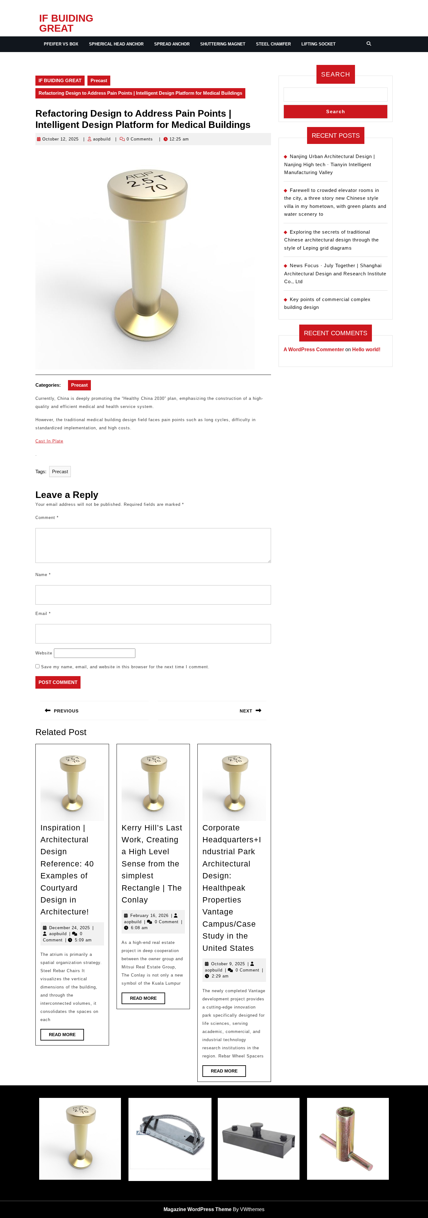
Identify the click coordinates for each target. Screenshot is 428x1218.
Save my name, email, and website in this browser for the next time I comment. (125, 667)
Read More (66, 1036)
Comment (47, 517)
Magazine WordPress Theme (198, 1209)
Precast (99, 80)
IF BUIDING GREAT (66, 23)
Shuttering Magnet (222, 44)
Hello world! (366, 349)
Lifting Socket (318, 44)
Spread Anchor (172, 44)
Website (43, 653)
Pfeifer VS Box (61, 44)
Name (43, 574)
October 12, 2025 (60, 139)
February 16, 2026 (149, 915)
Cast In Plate (49, 441)
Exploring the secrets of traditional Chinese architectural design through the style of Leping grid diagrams (331, 240)
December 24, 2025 (69, 927)
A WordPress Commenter (314, 349)
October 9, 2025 (228, 963)
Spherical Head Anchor (116, 44)
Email (43, 613)
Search (335, 74)
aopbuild (102, 139)
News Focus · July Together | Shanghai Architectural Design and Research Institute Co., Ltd (335, 273)
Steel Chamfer (273, 44)
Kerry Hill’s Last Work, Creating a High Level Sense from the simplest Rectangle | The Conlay (152, 863)
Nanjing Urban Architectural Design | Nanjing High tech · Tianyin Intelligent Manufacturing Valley (329, 164)
